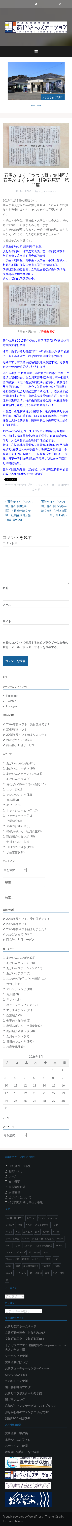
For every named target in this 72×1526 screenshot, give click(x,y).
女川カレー (37, 1259)
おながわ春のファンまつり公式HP (27, 1412)
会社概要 (14, 1181)
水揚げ (9, 1266)
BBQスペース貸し (20, 1166)
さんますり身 (41, 1225)
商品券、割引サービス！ (22, 745)
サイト (7, 621)
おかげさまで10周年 (52, 97)
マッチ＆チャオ (45, 484)
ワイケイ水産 (12, 1259)
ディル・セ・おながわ (43, 1238)
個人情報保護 (17, 1186)
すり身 (9, 1231)
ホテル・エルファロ (18, 1439)
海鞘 (18, 1266)
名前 (5, 588)
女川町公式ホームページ (20, 1326)
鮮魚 (62, 1273)
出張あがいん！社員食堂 (22, 831)
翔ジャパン (21, 1273)
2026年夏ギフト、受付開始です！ (28, 724)
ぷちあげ (27, 1231)
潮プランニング (15, 1399)
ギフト (10, 805)
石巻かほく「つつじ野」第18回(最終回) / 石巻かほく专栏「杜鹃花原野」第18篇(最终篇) (19, 511)
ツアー (25, 1238)
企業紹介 (12, 821)
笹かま (9, 1273)
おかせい (52, 1218)
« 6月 (6, 1118)
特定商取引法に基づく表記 (26, 1202)
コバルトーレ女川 (16, 1381)
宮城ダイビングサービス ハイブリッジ (30, 1405)
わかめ (46, 1231)
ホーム (13, 1176)
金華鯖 (38, 1273)
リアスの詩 (34, 1252)
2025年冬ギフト (16, 729)
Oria (58, 1516)
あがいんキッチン (17, 768)
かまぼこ (10, 1225)
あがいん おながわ (18, 763)
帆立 (56, 1259)
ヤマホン (60, 1245)
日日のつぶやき (16, 847)
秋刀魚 (57, 1266)
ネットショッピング (19, 810)
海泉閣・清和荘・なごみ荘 (22, 1452)
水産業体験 (13, 852)
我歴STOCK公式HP (17, 1418)
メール (7, 604)
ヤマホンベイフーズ (16, 1252)
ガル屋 (10, 800)
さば (20, 1225)
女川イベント (14, 842)
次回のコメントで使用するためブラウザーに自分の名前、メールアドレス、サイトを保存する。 (35, 645)
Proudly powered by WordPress (23, 1516)
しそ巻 (54, 1225)
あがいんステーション (45, 191)
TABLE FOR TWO (14, 1218)
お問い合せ (16, 1171)
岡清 (48, 1259)
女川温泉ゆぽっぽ (16, 1362)
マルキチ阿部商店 (44, 1245)
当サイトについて (20, 1197)
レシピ (46, 1252)
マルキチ (27, 1245)
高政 (54, 1273)
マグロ (17, 1245)
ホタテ (60, 1238)
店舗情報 (14, 1192)
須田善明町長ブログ (18, 1387)
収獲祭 (25, 1259)
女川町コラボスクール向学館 (23, 1393)
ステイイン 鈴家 (16, 1445)
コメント (10, 543)
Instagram (12, 706)
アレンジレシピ (16, 794)
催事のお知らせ (16, 826)
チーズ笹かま (12, 1238)
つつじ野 (26, 484)
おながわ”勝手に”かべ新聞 (23, 784)
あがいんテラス (16, 779)
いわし (41, 1218)
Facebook (12, 695)
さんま (28, 1225)
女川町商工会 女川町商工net (24, 1338)
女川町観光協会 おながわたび (25, 1332)
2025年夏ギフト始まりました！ (26, 734)
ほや (37, 1231)
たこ (18, 1231)
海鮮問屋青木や (31, 1266)
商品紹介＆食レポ (17, 836)
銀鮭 (47, 1273)
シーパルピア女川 (16, 1356)
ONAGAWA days (16, 1374)
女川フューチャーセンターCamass (27, 1368)
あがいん (30, 1218)
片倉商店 (46, 1266)
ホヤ (8, 1245)
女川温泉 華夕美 (16, 1433)
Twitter (11, 701)
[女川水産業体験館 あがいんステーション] (36, 27)
